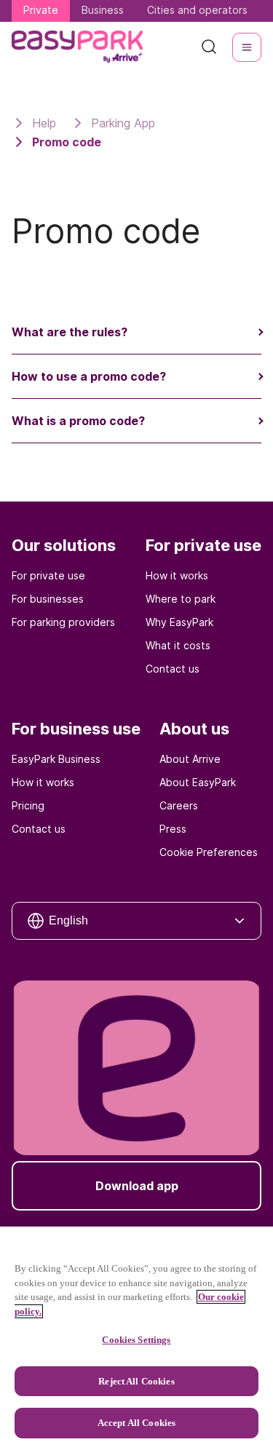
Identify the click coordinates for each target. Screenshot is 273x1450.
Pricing (28, 805)
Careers (178, 805)
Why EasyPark (179, 622)
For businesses (48, 599)
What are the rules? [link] (69, 332)
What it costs (178, 645)
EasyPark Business (56, 759)
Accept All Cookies (136, 1422)
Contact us (172, 668)
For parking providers (63, 622)
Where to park (180, 599)
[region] (136, 1338)
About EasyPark (197, 782)
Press (172, 829)
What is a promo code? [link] (78, 420)
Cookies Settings (136, 1339)
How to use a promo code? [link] (89, 376)
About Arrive (190, 759)
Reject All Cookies (136, 1381)
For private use (48, 575)
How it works (177, 575)
